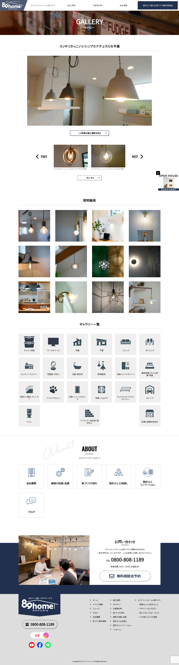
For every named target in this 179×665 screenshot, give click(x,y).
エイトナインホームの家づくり (149, 600)
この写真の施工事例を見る (89, 133)
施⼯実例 (116, 600)
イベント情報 (98, 604)
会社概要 (123, 5)
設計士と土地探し (120, 621)
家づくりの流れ (119, 612)
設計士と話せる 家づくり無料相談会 (158, 5)
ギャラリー (117, 604)
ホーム (95, 600)
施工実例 (71, 5)
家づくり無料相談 (99, 621)
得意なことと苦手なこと (148, 604)
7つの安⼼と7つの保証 (148, 617)
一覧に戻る (89, 177)
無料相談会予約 (129, 575)
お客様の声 (97, 5)
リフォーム (117, 629)
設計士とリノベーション (122, 625)
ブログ (95, 612)
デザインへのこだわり (147, 608)
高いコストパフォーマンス (149, 612)
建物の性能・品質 (120, 617)
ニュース (96, 608)
